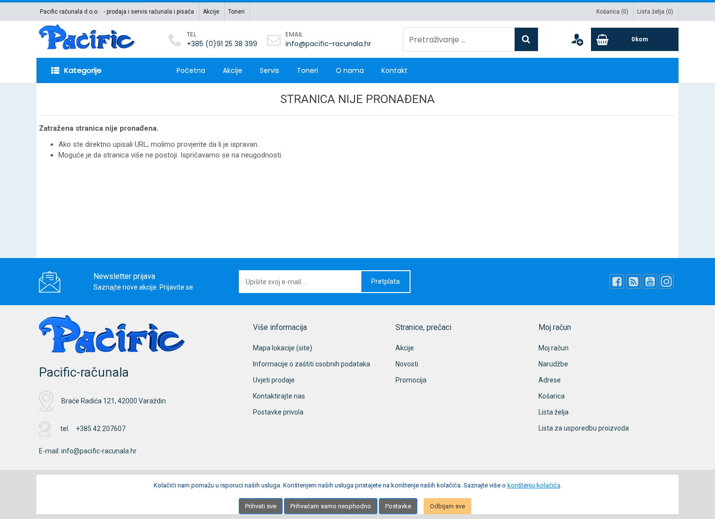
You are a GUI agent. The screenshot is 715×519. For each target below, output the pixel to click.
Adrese (549, 380)
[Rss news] (633, 281)
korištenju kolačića (533, 485)
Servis (269, 70)
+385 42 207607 (100, 428)
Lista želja (553, 412)
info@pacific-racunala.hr (328, 44)
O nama (350, 70)
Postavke (398, 506)
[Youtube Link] (650, 281)
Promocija (411, 380)
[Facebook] (616, 281)
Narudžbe (553, 364)
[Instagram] (666, 281)
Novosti (406, 364)
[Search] (526, 39)
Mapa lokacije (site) (282, 348)
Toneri (236, 11)
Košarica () (612, 11)
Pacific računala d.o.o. (69, 11)
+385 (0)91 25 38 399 (222, 44)
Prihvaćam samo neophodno (330, 506)
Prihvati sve (260, 506)
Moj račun (553, 348)
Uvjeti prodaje (274, 380)
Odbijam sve (447, 506)
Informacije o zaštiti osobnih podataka (311, 364)
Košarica (551, 396)
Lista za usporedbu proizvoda (583, 428)
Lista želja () (655, 11)
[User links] (577, 39)
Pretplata (385, 281)
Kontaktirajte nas (279, 396)
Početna (191, 70)
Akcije (211, 11)
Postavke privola (278, 412)
